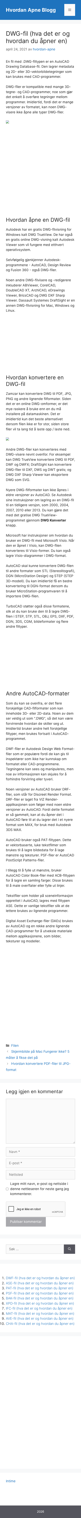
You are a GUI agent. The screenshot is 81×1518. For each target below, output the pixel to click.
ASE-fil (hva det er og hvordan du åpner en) (40, 1283)
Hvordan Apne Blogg (31, 10)
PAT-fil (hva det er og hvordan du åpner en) (39, 1288)
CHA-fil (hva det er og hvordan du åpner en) (40, 1324)
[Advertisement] (40, 171)
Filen (15, 1046)
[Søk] (69, 1249)
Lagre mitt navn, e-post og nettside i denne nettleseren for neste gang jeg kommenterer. (39, 1189)
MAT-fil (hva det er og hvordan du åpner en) (40, 1314)
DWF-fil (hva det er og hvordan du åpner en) (40, 1278)
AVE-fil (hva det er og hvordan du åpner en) (40, 1318)
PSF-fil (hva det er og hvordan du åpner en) (40, 1293)
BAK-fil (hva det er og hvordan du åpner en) (40, 1298)
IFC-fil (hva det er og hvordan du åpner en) (39, 1308)
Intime (11, 1481)
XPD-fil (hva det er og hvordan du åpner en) (40, 1303)
